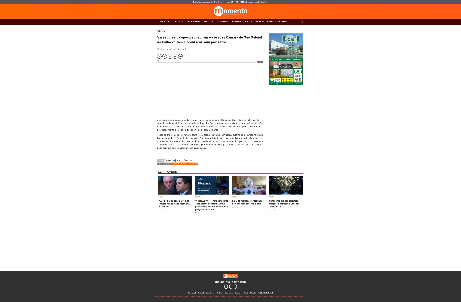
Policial (179, 21)
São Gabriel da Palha (187, 164)
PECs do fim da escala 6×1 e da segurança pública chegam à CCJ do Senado (174, 204)
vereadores (189, 160)
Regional (165, 21)
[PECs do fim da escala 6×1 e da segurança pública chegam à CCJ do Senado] (175, 185)
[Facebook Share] (159, 56)
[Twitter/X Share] (164, 56)
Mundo (260, 21)
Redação (183, 49)
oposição (180, 160)
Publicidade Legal (277, 21)
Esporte (237, 21)
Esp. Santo (194, 21)
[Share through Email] (175, 56)
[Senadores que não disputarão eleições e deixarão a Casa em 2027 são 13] (286, 185)
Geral (161, 30)
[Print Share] (180, 56)
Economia (223, 21)
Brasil (248, 21)
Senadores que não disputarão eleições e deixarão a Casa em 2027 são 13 (284, 204)
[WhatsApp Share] (170, 56)
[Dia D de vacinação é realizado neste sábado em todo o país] (249, 185)
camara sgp (170, 160)
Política (208, 21)
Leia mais (161, 210)
